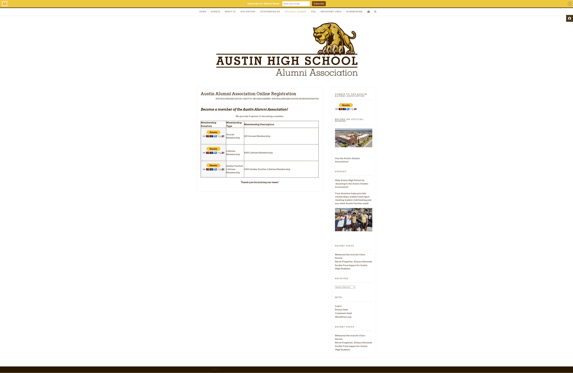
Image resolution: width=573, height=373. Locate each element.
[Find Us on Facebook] (368, 12)
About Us (230, 12)
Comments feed (343, 313)
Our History (247, 12)
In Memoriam (354, 12)
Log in (338, 306)
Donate (215, 12)
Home (202, 12)
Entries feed (341, 309)
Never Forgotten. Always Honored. (353, 261)
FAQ (313, 12)
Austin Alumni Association (229, 99)
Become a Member (295, 12)
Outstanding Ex (270, 12)
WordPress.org (343, 317)
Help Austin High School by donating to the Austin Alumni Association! (351, 183)
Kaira (215, 369)
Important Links (331, 12)
